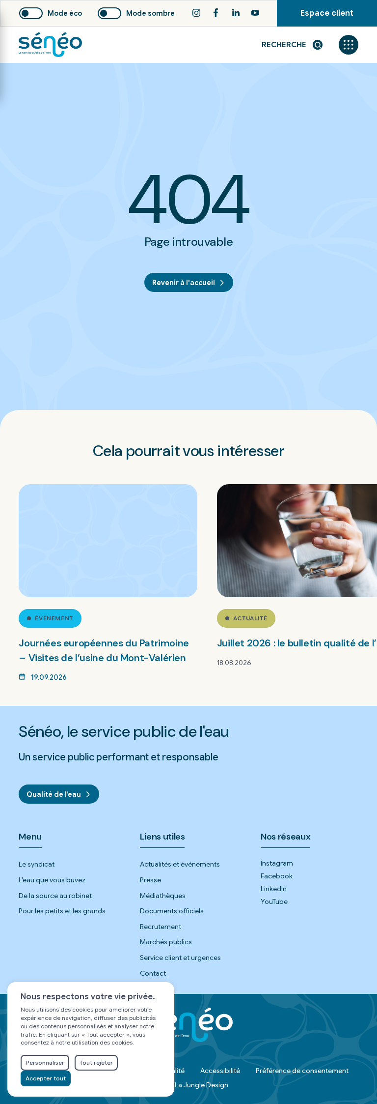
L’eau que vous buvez (52, 879)
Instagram (277, 863)
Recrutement (160, 926)
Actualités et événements (180, 864)
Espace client (338, 17)
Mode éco (65, 13)
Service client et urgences (180, 957)
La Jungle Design (201, 1084)
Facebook (277, 875)
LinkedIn (274, 888)
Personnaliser (45, 1062)
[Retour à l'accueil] (50, 44)
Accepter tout (46, 1078)
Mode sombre (150, 13)
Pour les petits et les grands (62, 910)
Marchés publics (166, 941)
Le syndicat (36, 864)
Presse (150, 879)
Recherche (284, 44)
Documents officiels (172, 910)
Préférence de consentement (302, 1070)
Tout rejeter (96, 1062)
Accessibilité (220, 1070)
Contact (153, 973)
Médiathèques (163, 895)
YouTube (274, 901)
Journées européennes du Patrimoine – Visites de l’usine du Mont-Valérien (103, 650)
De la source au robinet (55, 895)
